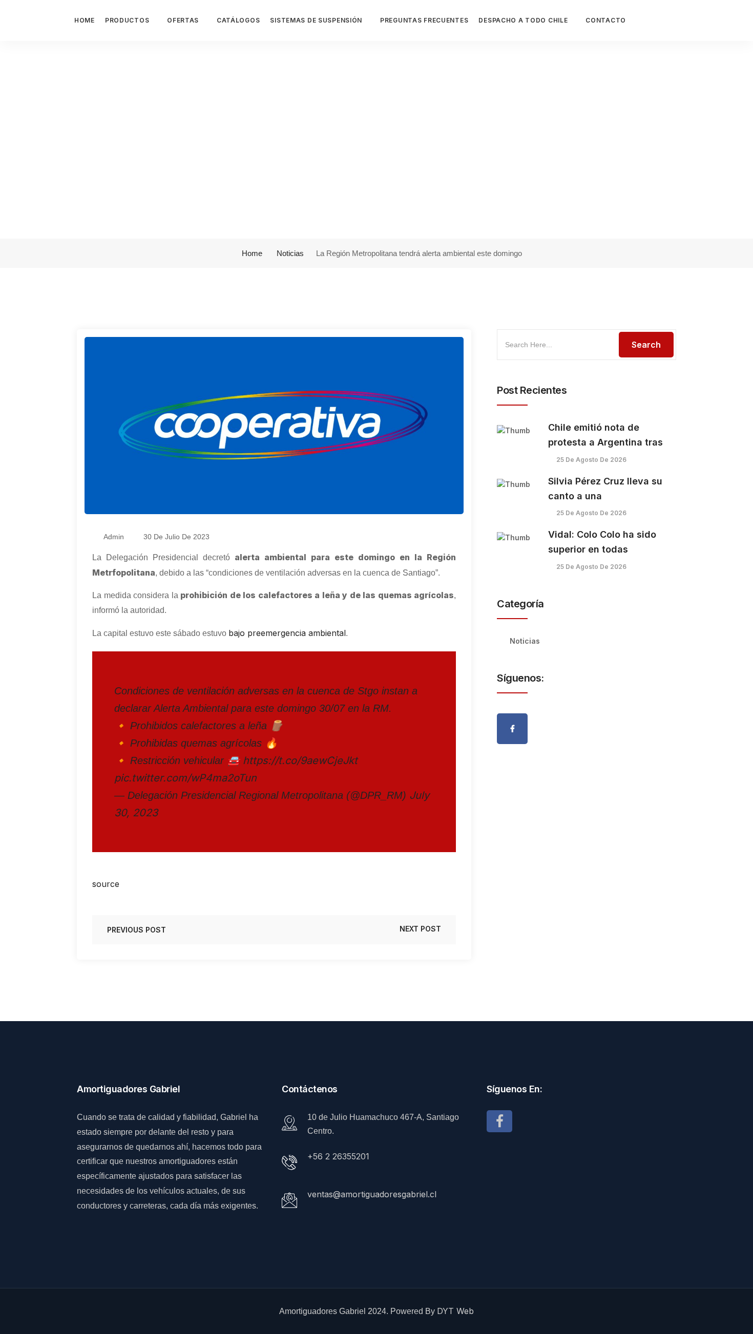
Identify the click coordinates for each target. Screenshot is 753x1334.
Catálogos (238, 20)
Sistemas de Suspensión (316, 20)
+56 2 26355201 (338, 1156)
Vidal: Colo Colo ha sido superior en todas (602, 542)
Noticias (290, 253)
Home (84, 20)
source (105, 884)
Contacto (605, 20)
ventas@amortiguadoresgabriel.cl (371, 1194)
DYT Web (455, 1311)
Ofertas (183, 20)
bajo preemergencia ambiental (287, 633)
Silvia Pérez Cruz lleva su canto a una (605, 488)
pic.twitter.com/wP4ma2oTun (185, 778)
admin (113, 537)
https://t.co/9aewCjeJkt (300, 760)
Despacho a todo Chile (523, 20)
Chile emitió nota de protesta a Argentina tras (605, 435)
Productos (127, 20)
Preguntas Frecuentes (424, 20)
